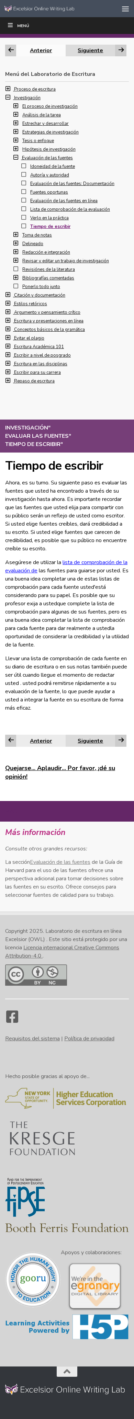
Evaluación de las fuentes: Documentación (72, 184)
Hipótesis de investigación (49, 149)
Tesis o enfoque (38, 141)
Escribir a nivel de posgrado (42, 355)
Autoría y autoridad (49, 175)
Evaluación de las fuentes (47, 158)
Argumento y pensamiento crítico (47, 312)
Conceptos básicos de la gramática (49, 330)
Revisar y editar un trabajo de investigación (65, 261)
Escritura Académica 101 (39, 347)
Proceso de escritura (35, 89)
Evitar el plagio (29, 338)
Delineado (32, 244)
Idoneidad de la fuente (52, 166)
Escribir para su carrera (37, 372)
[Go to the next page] (121, 740)
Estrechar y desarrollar (45, 124)
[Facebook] (12, 1020)
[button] (9, 89)
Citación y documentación (39, 295)
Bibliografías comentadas (48, 278)
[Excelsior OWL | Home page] (52, 8)
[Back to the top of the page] (67, 1371)
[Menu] (125, 8)
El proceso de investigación (50, 106)
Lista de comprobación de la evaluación (70, 209)
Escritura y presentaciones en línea (48, 321)
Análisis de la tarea (41, 115)
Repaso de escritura (34, 381)
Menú (23, 25)
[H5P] (67, 1338)
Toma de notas (37, 235)
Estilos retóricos (30, 304)
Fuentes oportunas (49, 192)
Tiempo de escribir (50, 227)
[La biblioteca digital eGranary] (95, 1310)
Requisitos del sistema (32, 1038)
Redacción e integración (46, 252)
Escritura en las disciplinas (40, 364)
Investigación (27, 98)
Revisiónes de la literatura (48, 269)
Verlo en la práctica (49, 218)
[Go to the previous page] (11, 740)
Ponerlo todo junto (41, 287)
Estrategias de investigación (50, 132)
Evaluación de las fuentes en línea (64, 201)
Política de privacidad (89, 1038)
